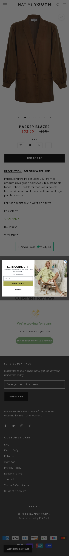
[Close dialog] (65, 261)
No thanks (18, 289)
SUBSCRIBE (18, 283)
